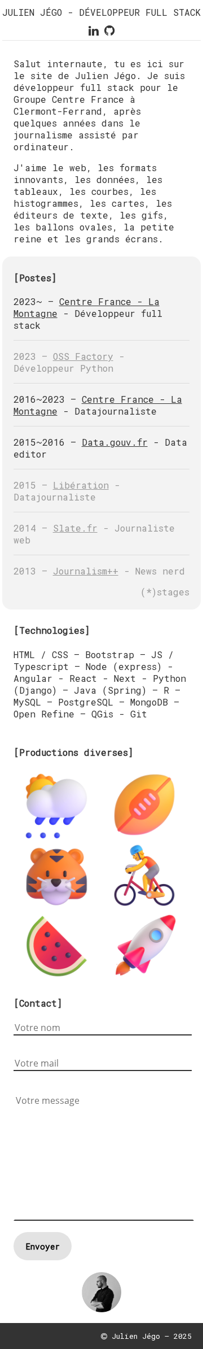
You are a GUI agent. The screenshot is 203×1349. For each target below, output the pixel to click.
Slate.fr (75, 528)
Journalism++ (85, 571)
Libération (81, 485)
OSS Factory (83, 356)
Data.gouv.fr (115, 442)
